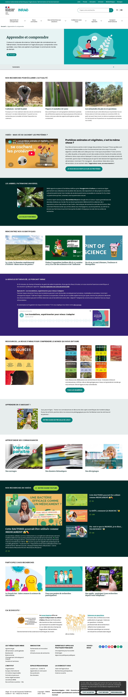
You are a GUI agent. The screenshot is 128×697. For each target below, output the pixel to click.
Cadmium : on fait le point (16, 109)
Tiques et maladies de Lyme (56, 109)
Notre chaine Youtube (47, 488)
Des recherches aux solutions (54, 21)
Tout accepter (88, 692)
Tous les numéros (75, 390)
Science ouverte (60, 673)
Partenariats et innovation (39, 649)
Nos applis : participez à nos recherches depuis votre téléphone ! (101, 594)
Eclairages (58, 653)
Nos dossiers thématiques (56, 471)
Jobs (78, 2)
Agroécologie (9, 649)
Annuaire (93, 2)
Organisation (9, 669)
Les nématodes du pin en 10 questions (100, 109)
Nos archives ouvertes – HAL (14, 682)
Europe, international (12, 671)
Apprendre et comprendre (14, 21)
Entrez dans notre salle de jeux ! (57, 420)
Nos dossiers (34, 675)
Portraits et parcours (12, 675)
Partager (12, 54)
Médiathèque (110, 2)
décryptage (77, 305)
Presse (85, 2)
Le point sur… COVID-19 (37, 669)
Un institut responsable (13, 673)
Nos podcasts (34, 673)
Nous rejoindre (94, 21)
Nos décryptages (92, 471)
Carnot (32, 651)
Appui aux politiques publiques (65, 655)
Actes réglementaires (12, 677)
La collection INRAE (27, 217)
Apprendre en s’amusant (38, 671)
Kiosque (119, 2)
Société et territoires (12, 661)
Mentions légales (58, 690)
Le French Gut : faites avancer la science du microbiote (23, 594)
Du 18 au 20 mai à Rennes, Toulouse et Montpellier (101, 263)
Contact (55, 695)
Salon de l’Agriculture (62, 669)
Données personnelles (79, 690)
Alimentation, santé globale (14, 651)
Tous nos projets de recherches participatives (58, 594)
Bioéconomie (9, 655)
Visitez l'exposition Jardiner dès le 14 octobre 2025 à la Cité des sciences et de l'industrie (63, 263)
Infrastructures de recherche (39, 653)
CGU (67, 690)
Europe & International (112, 21)
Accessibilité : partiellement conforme (66, 693)
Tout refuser (103, 692)
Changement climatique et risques (14, 658)
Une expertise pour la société (64, 651)
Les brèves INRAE (10, 680)
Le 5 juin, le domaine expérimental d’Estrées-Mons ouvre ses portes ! (19, 263)
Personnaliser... (117, 692)
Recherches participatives (64, 671)
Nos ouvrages (11, 471)
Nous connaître (34, 21)
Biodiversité (9, 653)
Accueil (3, 26)
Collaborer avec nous (76, 21)
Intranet (100, 2)
